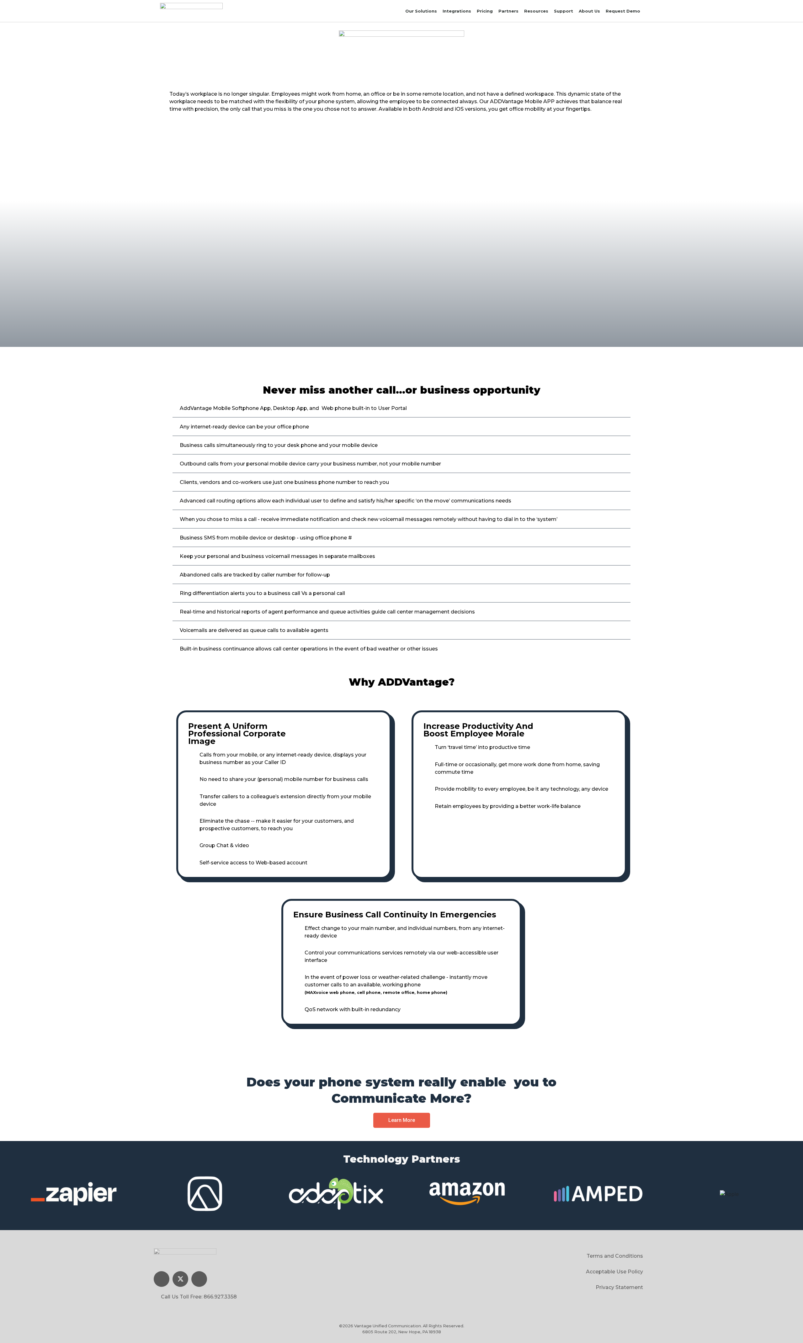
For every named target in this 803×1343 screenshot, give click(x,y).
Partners (508, 10)
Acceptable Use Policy (614, 1272)
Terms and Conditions (615, 1256)
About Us (589, 10)
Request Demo (623, 10)
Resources (536, 10)
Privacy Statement (619, 1287)
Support (563, 10)
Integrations (457, 10)
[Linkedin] (161, 1279)
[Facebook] (199, 1279)
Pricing (485, 10)
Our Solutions (421, 10)
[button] (401, 1120)
